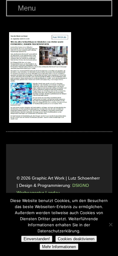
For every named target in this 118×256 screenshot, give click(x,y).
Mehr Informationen (59, 246)
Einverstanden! (37, 239)
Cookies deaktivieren (76, 239)
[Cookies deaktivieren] (110, 224)
